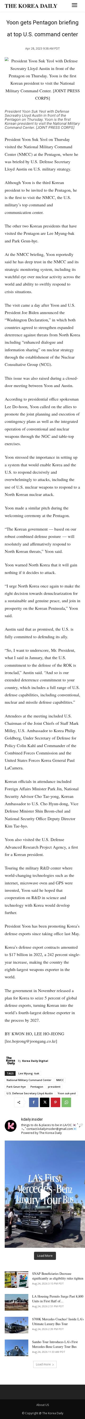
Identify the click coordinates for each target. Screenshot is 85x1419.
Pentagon (36, 1086)
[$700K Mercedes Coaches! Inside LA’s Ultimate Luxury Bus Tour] (16, 1325)
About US (42, 1405)
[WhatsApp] (66, 1102)
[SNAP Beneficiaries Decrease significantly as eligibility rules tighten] (16, 1279)
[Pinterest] (55, 1102)
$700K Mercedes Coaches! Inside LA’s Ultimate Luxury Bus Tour (58, 1321)
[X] (44, 1102)
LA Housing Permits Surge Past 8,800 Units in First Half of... (57, 1298)
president (54, 1086)
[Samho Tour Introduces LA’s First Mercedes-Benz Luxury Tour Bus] (16, 1348)
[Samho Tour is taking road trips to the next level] (45, 1194)
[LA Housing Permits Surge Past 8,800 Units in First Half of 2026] (16, 1302)
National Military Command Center (29, 1080)
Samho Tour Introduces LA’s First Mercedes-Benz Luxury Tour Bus (55, 1344)
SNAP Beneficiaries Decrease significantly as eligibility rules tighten (57, 1275)
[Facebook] (33, 1102)
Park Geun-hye (16, 1086)
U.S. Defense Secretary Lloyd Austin (30, 1093)
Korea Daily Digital (35, 1061)
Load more (43, 1364)
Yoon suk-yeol (67, 1093)
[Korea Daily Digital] (11, 1061)
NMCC (60, 1080)
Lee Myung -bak (28, 1073)
